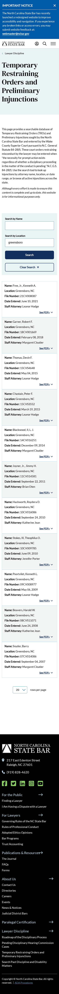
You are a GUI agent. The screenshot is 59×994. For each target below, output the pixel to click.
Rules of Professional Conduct (20, 827)
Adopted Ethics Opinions (17, 832)
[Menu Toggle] (53, 43)
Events (6, 902)
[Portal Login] (37, 43)
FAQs (5, 864)
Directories (9, 890)
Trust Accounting (12, 844)
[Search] (44, 43)
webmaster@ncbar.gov (15, 33)
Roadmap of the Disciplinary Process (24, 937)
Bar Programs (10, 838)
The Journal (9, 858)
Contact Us (9, 885)
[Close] (55, 5)
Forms (6, 870)
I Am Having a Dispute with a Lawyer (24, 806)
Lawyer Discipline (14, 53)
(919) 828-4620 (18, 772)
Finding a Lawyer (12, 800)
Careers (6, 896)
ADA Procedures (24, 982)
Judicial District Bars (15, 913)
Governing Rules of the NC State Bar (24, 821)
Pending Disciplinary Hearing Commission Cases (28, 944)
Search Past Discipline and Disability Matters (24, 963)
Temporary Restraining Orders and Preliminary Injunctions (23, 954)
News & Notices (12, 907)
